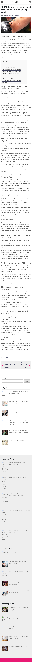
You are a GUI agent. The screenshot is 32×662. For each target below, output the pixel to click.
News (6, 356)
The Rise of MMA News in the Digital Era (12, 69)
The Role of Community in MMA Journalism (12, 75)
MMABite (6, 357)
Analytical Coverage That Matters (11, 73)
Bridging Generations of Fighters (10, 77)
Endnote (5, 82)
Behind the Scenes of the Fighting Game (12, 71)
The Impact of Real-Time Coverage (11, 78)
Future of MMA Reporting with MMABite (12, 80)
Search (4, 378)
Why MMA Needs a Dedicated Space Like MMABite (14, 66)
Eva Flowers (18, 15)
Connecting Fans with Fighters (10, 67)
